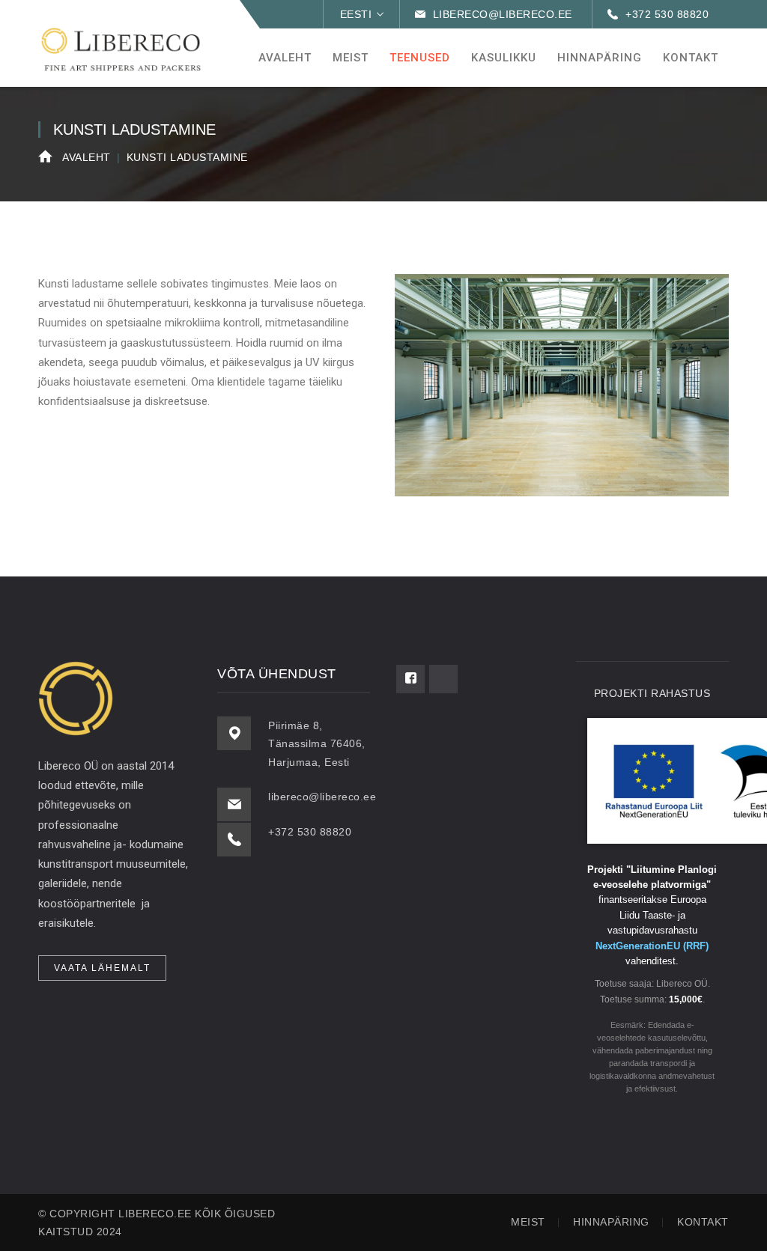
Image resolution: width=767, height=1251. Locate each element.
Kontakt (703, 1222)
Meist (528, 1222)
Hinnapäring (611, 1222)
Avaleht (86, 157)
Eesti (356, 14)
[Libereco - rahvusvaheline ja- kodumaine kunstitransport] (120, 48)
